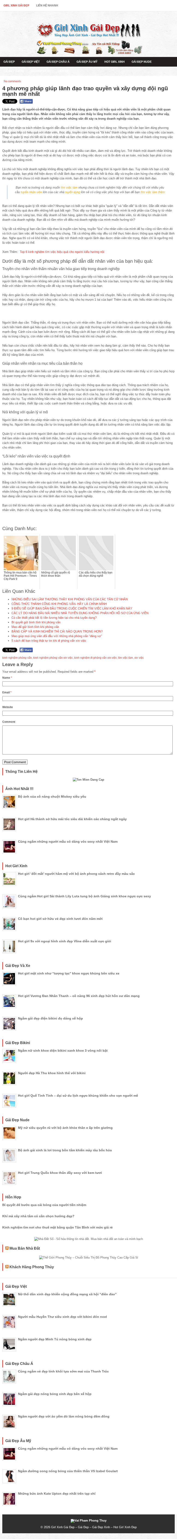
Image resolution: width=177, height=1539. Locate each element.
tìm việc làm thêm (153, 192)
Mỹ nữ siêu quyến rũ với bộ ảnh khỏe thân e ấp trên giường (65, 1128)
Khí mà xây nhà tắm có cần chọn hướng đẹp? (38, 1216)
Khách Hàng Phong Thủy (31, 1267)
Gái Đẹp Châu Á (58, 61)
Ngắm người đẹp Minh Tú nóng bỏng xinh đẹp (54, 1339)
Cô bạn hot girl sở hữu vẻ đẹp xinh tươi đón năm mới (60, 919)
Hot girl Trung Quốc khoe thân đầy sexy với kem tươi (60, 1173)
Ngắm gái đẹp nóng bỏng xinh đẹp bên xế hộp (54, 1394)
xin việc (139, 657)
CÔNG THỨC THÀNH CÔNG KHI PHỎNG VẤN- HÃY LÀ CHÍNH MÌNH (59, 604)
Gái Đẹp (9, 61)
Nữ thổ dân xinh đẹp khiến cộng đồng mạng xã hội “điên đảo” (67, 1294)
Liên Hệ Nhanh (47, 5)
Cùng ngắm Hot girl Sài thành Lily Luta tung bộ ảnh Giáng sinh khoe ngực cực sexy (84, 896)
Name (7, 677)
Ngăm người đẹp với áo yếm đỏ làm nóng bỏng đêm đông (63, 1416)
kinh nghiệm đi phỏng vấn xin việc (95, 657)
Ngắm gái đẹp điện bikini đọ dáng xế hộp (50, 1018)
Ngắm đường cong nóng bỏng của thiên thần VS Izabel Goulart (68, 1471)
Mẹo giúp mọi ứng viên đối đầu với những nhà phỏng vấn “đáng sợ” (57, 636)
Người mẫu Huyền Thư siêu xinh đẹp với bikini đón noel (62, 1317)
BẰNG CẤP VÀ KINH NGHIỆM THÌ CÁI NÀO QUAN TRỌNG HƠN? (57, 631)
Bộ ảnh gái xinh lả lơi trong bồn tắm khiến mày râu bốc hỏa (65, 1150)
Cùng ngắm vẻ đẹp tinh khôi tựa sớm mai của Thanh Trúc (63, 1371)
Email (7, 692)
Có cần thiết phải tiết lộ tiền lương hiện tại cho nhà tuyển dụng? (54, 617)
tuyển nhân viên (31, 192)
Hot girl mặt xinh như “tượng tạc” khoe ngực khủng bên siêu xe (68, 973)
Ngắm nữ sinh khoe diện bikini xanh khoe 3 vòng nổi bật (63, 1050)
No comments (12, 81)
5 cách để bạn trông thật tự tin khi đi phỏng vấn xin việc (49, 640)
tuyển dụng (72, 192)
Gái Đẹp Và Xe (41, 71)
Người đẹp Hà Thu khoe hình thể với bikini (52, 1073)
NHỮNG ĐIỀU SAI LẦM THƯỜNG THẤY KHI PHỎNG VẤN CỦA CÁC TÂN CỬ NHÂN (70, 599)
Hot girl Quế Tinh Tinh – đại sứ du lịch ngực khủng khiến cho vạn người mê (78, 1095)
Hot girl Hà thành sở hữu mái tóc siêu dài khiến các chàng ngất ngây (72, 819)
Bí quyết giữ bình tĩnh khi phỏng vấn (36, 622)
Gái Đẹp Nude (142, 61)
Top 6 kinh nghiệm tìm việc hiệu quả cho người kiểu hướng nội (62, 252)
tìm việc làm (69, 187)
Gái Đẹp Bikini (13, 71)
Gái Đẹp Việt (31, 61)
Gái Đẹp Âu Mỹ (87, 61)
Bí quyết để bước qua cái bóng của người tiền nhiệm (44, 1205)
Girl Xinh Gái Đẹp (16, 5)
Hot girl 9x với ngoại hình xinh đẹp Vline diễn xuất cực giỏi (64, 941)
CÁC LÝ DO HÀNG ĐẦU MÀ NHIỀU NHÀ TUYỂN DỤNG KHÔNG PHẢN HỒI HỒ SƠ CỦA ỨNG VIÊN (80, 613)
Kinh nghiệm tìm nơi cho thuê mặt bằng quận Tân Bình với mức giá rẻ (57, 1227)
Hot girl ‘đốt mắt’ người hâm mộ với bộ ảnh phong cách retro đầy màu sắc (76, 873)
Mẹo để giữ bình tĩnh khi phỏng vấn (35, 627)
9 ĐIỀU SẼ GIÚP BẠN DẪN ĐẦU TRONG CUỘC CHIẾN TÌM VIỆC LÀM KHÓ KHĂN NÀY (72, 608)
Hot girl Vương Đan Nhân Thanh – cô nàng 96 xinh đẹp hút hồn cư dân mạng (79, 996)
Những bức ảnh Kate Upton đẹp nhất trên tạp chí (56, 1493)
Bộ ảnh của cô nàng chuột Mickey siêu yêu (52, 796)
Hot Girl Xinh (114, 61)
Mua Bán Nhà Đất (24, 1248)
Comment (8, 721)
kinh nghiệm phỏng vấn (17, 657)
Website (7, 707)
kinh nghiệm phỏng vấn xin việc (53, 657)
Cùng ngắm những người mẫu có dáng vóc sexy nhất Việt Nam (68, 841)
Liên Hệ (63, 71)
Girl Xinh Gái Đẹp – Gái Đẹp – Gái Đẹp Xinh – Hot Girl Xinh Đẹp (94, 1527)
